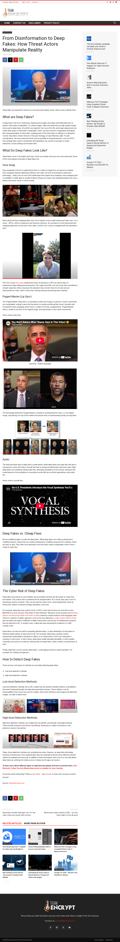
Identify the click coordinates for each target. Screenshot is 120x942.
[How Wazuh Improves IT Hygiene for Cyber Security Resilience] (14, 837)
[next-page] (7, 882)
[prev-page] (4, 882)
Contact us (35, 2)
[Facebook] (107, 2)
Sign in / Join (26, 2)
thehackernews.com (17, 783)
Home (7, 23)
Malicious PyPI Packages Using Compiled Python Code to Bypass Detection (65, 849)
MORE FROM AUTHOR (34, 823)
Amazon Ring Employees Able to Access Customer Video (97, 85)
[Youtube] (116, 2)
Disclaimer (35, 23)
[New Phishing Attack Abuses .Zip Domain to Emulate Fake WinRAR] (14, 863)
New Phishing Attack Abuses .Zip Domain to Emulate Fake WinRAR (13, 875)
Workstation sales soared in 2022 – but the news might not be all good (61, 814)
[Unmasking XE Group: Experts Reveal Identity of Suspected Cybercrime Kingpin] (40, 863)
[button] (114, 23)
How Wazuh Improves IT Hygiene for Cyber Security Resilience (98, 65)
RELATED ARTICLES (12, 823)
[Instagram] (110, 2)
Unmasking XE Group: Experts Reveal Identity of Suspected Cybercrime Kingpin (38, 875)
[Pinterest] (15, 59)
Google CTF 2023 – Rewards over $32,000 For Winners (97, 164)
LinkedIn (48, 774)
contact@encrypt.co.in (65, 921)
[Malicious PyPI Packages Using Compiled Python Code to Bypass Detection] (66, 837)
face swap (20, 282)
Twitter (38, 774)
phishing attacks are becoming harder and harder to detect (40, 613)
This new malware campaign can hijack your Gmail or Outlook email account (98, 46)
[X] (113, 2)
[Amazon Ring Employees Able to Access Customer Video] (40, 837)
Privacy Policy (52, 23)
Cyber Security (13, 29)
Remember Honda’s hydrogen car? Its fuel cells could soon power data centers (19, 814)
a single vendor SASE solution (64, 618)
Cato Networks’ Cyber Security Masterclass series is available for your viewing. (40, 766)
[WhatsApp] (21, 59)
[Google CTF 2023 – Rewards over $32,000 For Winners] (66, 863)
